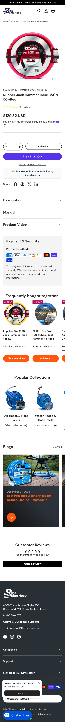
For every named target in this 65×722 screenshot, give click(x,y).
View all (57, 447)
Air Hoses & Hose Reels (16, 418)
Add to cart (43, 146)
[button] (53, 10)
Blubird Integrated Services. (34, 709)
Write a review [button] (32, 563)
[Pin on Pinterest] (22, 184)
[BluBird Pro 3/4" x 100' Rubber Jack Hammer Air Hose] (45, 313)
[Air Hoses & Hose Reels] (16, 398)
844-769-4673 (12, 615)
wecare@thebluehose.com (25, 628)
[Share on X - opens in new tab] (29, 184)
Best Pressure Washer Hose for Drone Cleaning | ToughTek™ (29, 498)
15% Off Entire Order (19, 2)
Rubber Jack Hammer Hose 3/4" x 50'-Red (29, 21)
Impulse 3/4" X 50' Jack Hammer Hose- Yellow (16, 334)
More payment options (32, 164)
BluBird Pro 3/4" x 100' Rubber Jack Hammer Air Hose (43, 334)
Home (5, 21)
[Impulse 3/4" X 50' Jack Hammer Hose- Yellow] (16, 313)
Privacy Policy (44, 714)
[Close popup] (39, 683)
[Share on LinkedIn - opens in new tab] (36, 184)
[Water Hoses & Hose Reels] (46, 398)
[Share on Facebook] (15, 184)
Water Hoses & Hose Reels (45, 418)
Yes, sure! (22, 693)
